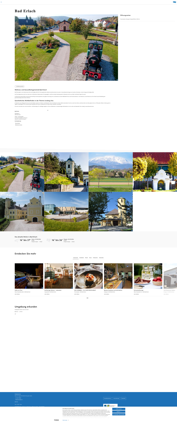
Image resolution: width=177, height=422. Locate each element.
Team (16, 404)
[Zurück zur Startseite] (174, 2)
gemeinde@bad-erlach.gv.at (22, 117)
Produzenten (95, 257)
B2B (18, 404)
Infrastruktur (101, 257)
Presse (20, 404)
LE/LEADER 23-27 (18, 406)
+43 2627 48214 (20, 116)
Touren (90, 257)
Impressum (24, 406)
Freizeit (86, 257)
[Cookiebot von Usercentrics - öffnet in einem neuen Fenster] (56, 420)
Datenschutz (28, 406)
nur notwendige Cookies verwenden (119, 414)
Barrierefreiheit (41, 406)
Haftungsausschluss (35, 406)
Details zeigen (65, 420)
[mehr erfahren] (29, 279)
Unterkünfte (81, 257)
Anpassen (118, 411)
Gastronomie (75, 257)
